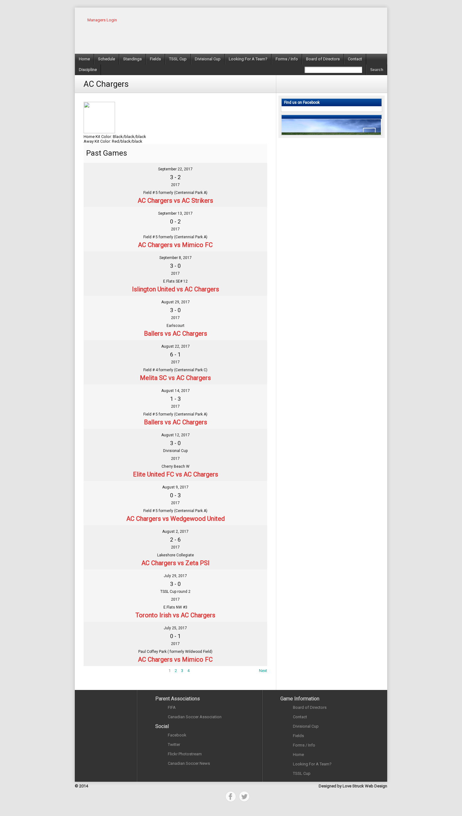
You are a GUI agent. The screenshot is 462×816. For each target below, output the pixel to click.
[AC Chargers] (100, 172)
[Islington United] (100, 261)
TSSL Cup (178, 59)
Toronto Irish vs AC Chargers (175, 615)
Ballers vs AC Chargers (175, 333)
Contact (355, 59)
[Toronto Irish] (100, 579)
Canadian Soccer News (189, 763)
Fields (155, 59)
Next (263, 670)
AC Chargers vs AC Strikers (175, 200)
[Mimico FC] (250, 217)
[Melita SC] (100, 350)
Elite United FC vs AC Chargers (175, 474)
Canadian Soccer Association (195, 716)
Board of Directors (323, 59)
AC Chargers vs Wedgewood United (175, 518)
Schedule (106, 59)
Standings (132, 59)
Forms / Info (287, 59)
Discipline (88, 69)
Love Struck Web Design (365, 786)
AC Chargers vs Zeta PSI (175, 563)
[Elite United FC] (100, 438)
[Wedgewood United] (250, 490)
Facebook (177, 735)
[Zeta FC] (250, 535)
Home (84, 59)
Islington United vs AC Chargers (175, 289)
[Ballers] (100, 305)
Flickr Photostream (185, 754)
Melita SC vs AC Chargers (175, 378)
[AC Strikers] (250, 172)
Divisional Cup (208, 59)
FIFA (172, 707)
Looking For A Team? (248, 59)
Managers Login (102, 20)
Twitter (174, 744)
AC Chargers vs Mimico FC (175, 245)
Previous (91, 670)
